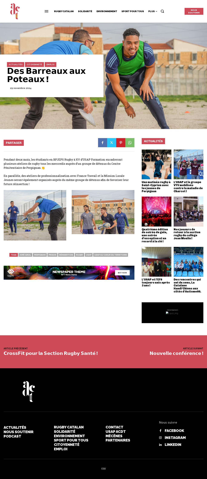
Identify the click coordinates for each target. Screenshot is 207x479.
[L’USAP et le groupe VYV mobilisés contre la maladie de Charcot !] (188, 164)
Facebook (174, 431)
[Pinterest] (120, 142)
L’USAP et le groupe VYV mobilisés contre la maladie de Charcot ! (188, 186)
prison (52, 255)
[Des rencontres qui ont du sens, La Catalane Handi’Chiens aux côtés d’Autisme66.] (188, 262)
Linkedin (173, 445)
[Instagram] (160, 438)
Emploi (51, 64)
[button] (162, 11)
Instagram (175, 438)
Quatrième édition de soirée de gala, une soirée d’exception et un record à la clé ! (155, 235)
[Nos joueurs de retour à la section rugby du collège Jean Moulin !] (188, 211)
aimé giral (25, 255)
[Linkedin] (160, 445)
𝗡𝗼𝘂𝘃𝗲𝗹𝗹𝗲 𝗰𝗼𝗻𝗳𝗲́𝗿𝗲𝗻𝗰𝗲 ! (176, 353)
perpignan (40, 255)
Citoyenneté (34, 64)
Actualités (15, 64)
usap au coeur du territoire (110, 255)
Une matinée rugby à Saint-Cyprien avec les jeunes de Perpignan (156, 186)
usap (88, 255)
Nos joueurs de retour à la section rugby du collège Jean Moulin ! (187, 234)
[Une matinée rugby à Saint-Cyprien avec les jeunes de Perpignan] (156, 164)
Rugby (79, 255)
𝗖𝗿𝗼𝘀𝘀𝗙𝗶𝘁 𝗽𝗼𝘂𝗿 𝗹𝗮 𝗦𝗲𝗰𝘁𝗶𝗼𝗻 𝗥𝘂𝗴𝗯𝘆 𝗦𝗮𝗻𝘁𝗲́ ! (51, 353)
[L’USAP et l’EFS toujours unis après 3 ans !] (156, 262)
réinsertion (66, 255)
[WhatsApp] (129, 142)
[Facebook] (102, 142)
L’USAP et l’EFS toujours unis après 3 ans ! (156, 282)
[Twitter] (111, 142)
